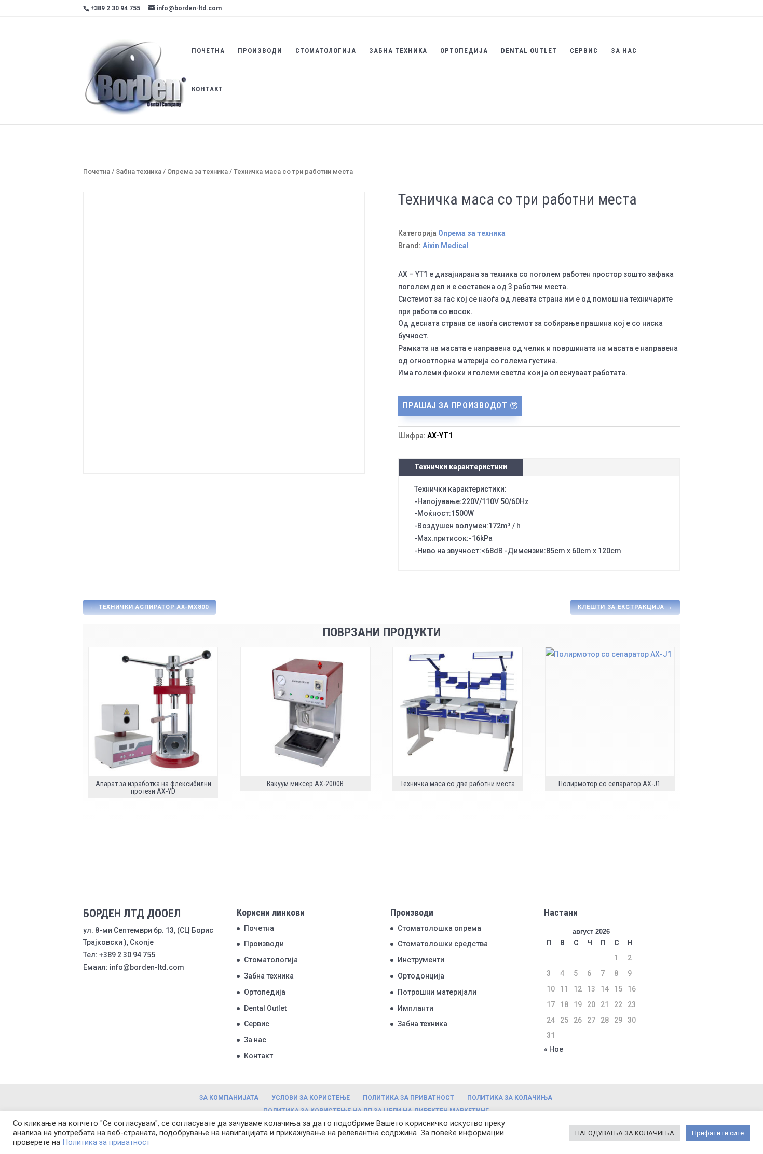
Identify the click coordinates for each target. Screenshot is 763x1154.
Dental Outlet (529, 51)
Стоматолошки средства (443, 944)
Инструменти (421, 960)
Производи (260, 51)
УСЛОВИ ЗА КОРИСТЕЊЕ (310, 1098)
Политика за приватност (106, 1142)
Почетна (208, 51)
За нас (624, 51)
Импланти (415, 1008)
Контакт (207, 89)
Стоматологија (325, 51)
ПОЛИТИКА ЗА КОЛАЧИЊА (509, 1098)
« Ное (553, 1049)
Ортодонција (421, 976)
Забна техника (398, 51)
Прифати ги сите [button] (718, 1133)
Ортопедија (464, 51)
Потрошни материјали (437, 992)
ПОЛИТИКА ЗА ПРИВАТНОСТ (408, 1098)
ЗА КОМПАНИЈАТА (228, 1098)
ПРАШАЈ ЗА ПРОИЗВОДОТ (455, 405)
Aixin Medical (446, 245)
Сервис (584, 51)
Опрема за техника (197, 171)
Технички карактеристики (460, 467)
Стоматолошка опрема (439, 928)
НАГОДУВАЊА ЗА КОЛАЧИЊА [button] (624, 1133)
